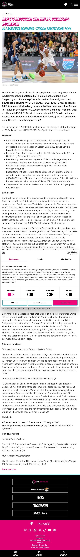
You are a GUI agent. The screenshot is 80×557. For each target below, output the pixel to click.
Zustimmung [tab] (14, 259)
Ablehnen (14, 303)
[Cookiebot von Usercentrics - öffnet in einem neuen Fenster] (68, 253)
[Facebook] (35, 530)
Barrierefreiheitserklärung (40, 540)
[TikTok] (44, 530)
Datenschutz (40, 536)
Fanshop (39, 555)
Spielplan (63, 555)
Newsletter (40, 513)
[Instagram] (25, 530)
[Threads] (30, 530)
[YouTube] (49, 530)
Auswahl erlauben (40, 303)
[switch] (30, 294)
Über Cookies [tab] (66, 259)
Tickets (15, 555)
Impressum (40, 538)
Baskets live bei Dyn (40, 545)
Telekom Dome (40, 505)
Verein (40, 497)
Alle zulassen (65, 303)
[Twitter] (39, 530)
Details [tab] (40, 259)
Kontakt (40, 543)
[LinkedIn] (54, 530)
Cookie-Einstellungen (40, 547)
